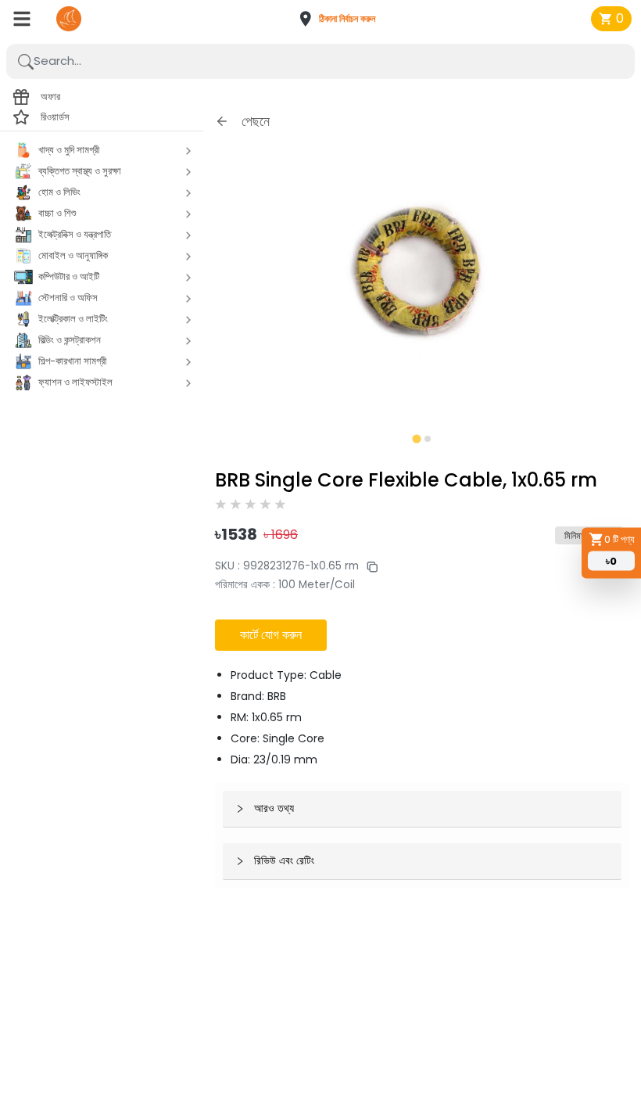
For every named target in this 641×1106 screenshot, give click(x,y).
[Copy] (368, 566)
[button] (342, 18)
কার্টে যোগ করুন (271, 635)
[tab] (416, 438)
